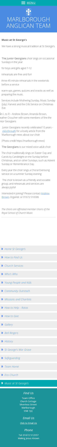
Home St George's (15, 249)
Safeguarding (12, 358)
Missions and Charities (18, 299)
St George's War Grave (18, 349)
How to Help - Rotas (16, 307)
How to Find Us (13, 257)
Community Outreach (17, 291)
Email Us (32, 422)
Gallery (9, 324)
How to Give (12, 316)
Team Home (12, 366)
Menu (31, 3)
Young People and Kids (18, 282)
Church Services (14, 265)
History (9, 341)
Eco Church (11, 375)
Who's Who (11, 274)
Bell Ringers (11, 333)
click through (9, 131)
